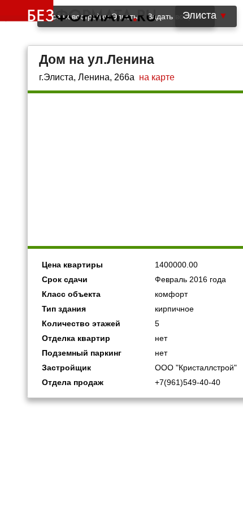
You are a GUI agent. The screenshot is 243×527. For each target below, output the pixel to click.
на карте (157, 77)
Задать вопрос (174, 16)
